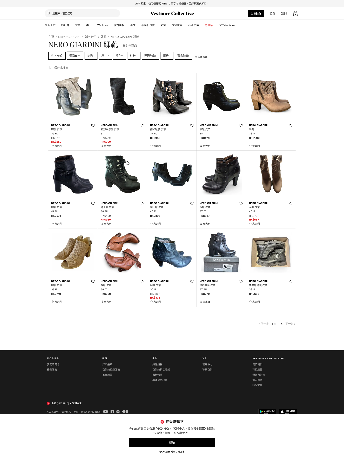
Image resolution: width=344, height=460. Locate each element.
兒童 (163, 25)
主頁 (51, 37)
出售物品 (256, 13)
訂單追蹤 (107, 364)
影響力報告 (258, 375)
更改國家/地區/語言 (172, 452)
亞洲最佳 (193, 25)
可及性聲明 (53, 411)
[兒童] (168, 25)
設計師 (65, 25)
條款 (76, 411)
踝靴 (103, 37)
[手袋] (138, 25)
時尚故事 (257, 385)
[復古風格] (127, 25)
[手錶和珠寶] (157, 25)
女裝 (77, 25)
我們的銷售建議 (161, 370)
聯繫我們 (207, 370)
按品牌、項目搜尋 (62, 13)
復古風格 (119, 25)
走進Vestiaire (226, 25)
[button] (295, 13)
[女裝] (83, 25)
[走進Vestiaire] (237, 25)
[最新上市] (58, 25)
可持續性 (257, 370)
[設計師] (72, 25)
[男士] (94, 25)
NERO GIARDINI (69, 37)
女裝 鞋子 (90, 37)
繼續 (172, 442)
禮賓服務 (52, 370)
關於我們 (257, 364)
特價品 (209, 25)
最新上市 (50, 25)
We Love (102, 25)
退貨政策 (107, 375)
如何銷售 (157, 364)
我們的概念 (53, 364)
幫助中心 (207, 364)
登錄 (272, 13)
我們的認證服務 (111, 370)
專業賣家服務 (159, 380)
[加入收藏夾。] (93, 126)
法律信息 (66, 411)
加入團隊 (257, 380)
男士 (89, 25)
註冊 (284, 13)
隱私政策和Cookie (91, 411)
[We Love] (110, 25)
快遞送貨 (177, 25)
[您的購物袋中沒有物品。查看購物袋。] (295, 13)
